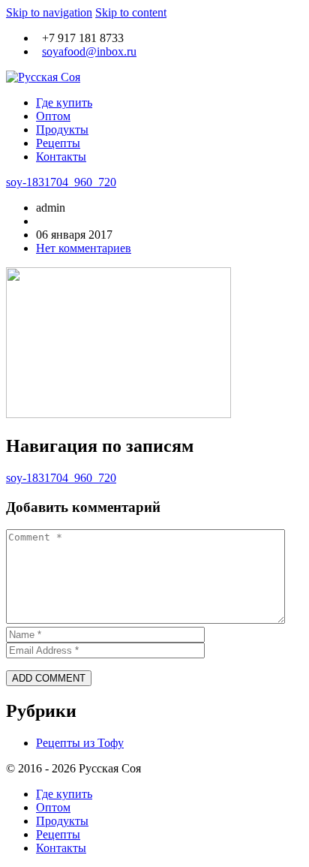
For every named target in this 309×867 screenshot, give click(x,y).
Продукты (62, 129)
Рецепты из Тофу (80, 742)
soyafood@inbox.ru (89, 51)
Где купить (64, 102)
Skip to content (130, 12)
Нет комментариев (83, 248)
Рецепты (58, 143)
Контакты (61, 156)
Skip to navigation (49, 12)
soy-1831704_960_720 (61, 182)
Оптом (53, 116)
